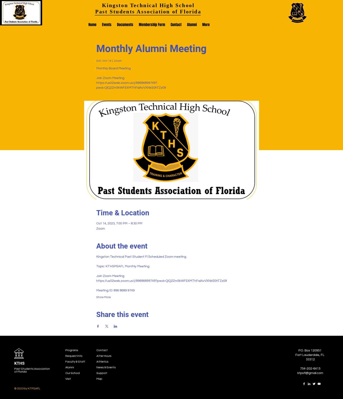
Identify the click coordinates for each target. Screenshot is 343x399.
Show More (103, 297)
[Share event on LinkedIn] (115, 326)
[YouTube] (319, 384)
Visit (68, 378)
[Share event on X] (106, 326)
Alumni (69, 367)
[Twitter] (314, 384)
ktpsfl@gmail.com (310, 373)
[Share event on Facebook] (98, 326)
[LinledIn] (309, 384)
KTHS (19, 363)
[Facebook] (304, 384)
